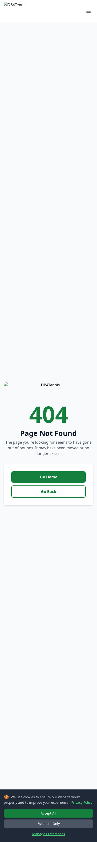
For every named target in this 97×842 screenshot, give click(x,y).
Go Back (48, 491)
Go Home (48, 477)
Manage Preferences (48, 834)
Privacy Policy (81, 802)
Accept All (48, 813)
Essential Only (48, 823)
